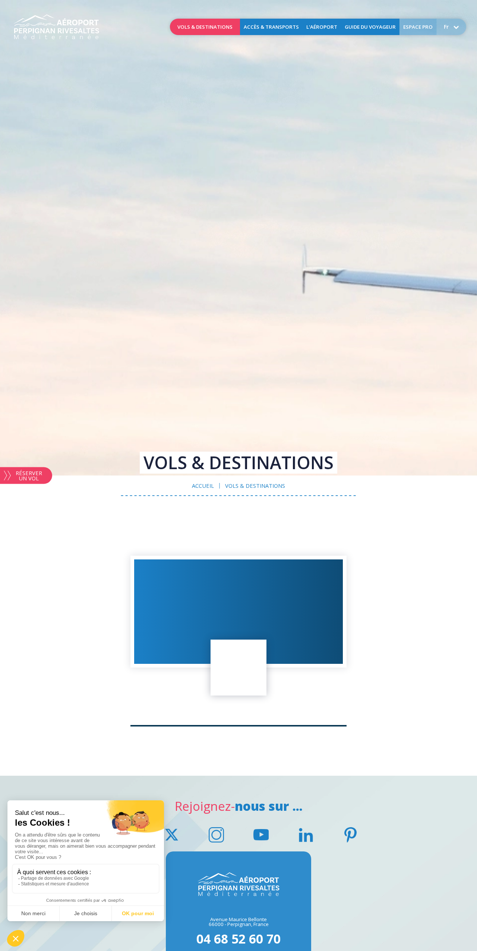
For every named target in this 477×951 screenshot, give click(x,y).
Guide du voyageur (370, 26)
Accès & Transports (271, 26)
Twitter (171, 835)
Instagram (216, 835)
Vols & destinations (205, 26)
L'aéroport (321, 26)
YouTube (261, 835)
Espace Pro (418, 26)
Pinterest (350, 835)
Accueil (56, 27)
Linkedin (305, 835)
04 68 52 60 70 (238, 937)
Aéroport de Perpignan (238, 884)
